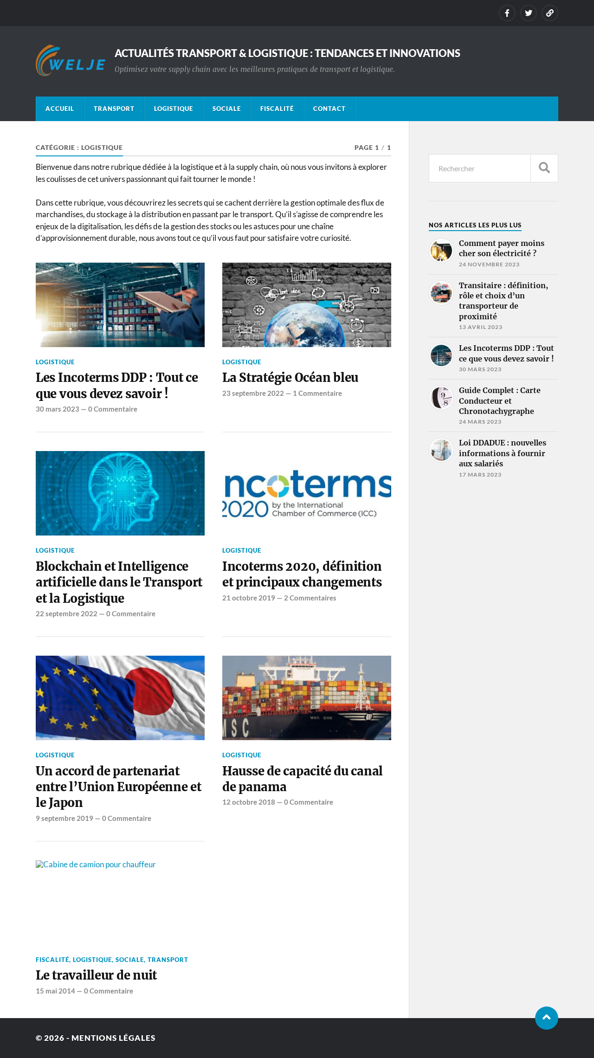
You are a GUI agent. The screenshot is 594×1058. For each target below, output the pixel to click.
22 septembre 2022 (66, 613)
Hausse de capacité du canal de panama (302, 779)
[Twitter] (528, 13)
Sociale (227, 108)
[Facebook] (507, 13)
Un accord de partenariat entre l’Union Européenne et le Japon (118, 787)
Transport (114, 108)
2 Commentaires (310, 598)
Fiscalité (277, 108)
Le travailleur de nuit (96, 975)
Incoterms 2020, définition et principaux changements (302, 574)
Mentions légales (113, 1038)
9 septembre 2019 (64, 818)
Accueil (59, 108)
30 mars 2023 (57, 409)
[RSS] (550, 13)
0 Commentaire (112, 409)
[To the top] (546, 1018)
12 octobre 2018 (248, 802)
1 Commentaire (317, 393)
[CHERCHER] (544, 168)
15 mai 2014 (55, 991)
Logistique (173, 108)
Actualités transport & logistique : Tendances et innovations (287, 53)
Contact (329, 108)
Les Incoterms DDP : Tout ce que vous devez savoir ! (117, 385)
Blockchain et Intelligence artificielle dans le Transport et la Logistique (119, 582)
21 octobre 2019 (248, 598)
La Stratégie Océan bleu (290, 377)
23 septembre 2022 (253, 393)
